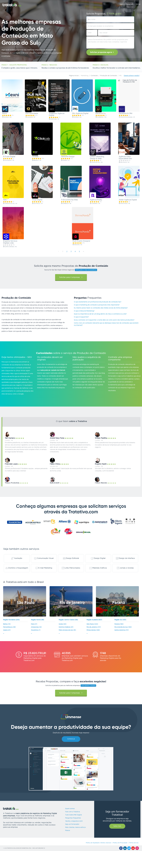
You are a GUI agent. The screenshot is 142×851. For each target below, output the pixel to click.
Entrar (138, 4)
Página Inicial (74, 75)
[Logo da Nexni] (5, 109)
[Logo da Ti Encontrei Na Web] (64, 195)
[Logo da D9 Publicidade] (28, 109)
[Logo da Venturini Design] (64, 152)
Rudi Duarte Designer (81, 241)
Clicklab (35, 156)
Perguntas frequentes (73, 818)
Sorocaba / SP (54, 119)
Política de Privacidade (120, 842)
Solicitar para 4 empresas (69, 277)
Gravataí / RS (78, 244)
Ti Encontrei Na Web (69, 200)
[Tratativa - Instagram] (137, 848)
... (3, 633)
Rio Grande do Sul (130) (123, 627)
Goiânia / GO (7, 117)
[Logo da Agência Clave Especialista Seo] (122, 152)
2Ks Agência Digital (80, 113)
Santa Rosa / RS (125, 203)
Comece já (71, 739)
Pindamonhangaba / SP (127, 117)
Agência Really (96, 200)
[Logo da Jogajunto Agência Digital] (52, 109)
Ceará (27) (7, 630)
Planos (67, 830)
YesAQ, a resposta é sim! (74, 821)
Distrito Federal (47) (66, 627)
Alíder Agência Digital (128, 200)
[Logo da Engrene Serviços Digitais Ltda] (6, 237)
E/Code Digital (9, 156)
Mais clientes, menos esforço (75, 827)
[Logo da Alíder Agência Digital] (122, 195)
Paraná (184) (118, 624)
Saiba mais (117, 826)
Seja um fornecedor (72, 824)
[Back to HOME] (12, 4)
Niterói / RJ (66, 160)
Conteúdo (94, 75)
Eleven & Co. (101, 113)
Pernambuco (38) (9, 627)
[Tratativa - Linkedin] (125, 848)
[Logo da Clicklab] (35, 152)
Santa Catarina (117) (121, 630)
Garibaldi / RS (66, 203)
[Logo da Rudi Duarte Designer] (75, 237)
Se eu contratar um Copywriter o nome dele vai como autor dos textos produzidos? (104, 320)
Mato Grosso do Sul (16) (67, 630)
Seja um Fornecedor (127, 4)
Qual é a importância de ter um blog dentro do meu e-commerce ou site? (100, 314)
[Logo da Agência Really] (93, 195)
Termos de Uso (133, 842)
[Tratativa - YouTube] (133, 848)
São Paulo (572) (92, 624)
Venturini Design (68, 156)
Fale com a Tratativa (72, 811)
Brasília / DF (37, 160)
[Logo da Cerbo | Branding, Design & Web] (93, 152)
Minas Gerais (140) (93, 630)
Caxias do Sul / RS (96, 162)
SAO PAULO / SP (38, 203)
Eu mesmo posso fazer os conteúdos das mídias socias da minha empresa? (101, 308)
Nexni (4, 113)
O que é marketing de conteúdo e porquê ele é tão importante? (97, 305)
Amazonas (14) (36, 627)
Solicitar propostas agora (101, 52)
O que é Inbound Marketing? (84, 311)
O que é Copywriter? (81, 317)
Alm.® (5, 200)
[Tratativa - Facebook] (121, 848)
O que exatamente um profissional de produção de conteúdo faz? (97, 302)
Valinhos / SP (31, 117)
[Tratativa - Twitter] (129, 848)
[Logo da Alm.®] (6, 195)
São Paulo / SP (124, 162)
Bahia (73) (7, 624)
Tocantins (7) (35, 630)
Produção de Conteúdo (108, 75)
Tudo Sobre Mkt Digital (73, 815)
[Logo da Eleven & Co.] (98, 109)
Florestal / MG (101, 117)
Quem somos (70, 808)
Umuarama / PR (9, 160)
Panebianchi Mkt (125, 113)
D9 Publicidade (31, 113)
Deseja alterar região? (132, 75)
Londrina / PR (95, 203)
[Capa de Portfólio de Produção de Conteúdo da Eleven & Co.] (105, 95)
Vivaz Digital (37, 200)
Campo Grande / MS (10, 246)
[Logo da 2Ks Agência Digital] (75, 109)
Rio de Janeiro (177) (94, 627)
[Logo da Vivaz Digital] (35, 195)
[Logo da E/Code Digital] (6, 152)
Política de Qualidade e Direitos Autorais (98, 842)
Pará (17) (34, 624)
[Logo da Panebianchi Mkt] (122, 109)
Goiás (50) (62, 624)
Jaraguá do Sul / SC (10, 203)
